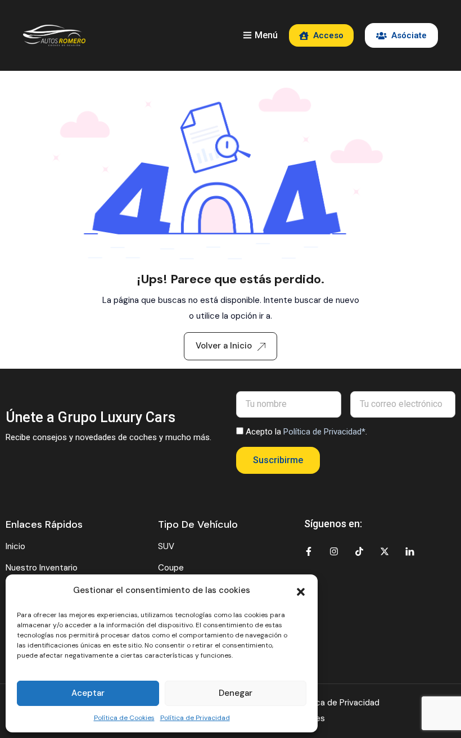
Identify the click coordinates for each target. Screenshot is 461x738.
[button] (300, 590)
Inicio (15, 546)
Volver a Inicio (224, 345)
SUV (166, 546)
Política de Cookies (124, 717)
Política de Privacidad (195, 717)
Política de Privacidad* (324, 432)
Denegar (235, 693)
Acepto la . (306, 432)
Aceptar (88, 693)
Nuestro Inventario (42, 567)
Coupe (171, 567)
